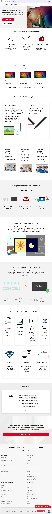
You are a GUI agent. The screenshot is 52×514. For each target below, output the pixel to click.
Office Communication (31, 474)
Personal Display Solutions (6, 489)
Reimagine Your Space (5, 490)
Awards (28, 500)
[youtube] (40, 448)
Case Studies (29, 485)
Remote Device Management (32, 476)
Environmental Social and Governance (34, 498)
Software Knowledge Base (5, 503)
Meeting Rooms (30, 471)
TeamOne (29, 462)
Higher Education (4, 471)
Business (15, 1)
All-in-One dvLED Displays (6, 462)
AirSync (28, 463)
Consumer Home (4, 484)
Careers (28, 503)
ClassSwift (29, 460)
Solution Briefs (29, 487)
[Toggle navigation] (50, 4)
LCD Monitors (3, 457)
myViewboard (29, 457)
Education (7, 1)
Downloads (3, 500)
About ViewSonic (30, 496)
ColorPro (3, 485)
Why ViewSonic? (8, 23)
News (28, 501)
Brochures (29, 489)
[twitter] (42, 448)
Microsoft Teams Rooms (31, 479)
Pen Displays (3, 465)
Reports (28, 492)
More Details (12, 87)
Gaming (2, 487)
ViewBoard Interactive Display (6, 460)
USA (40, 511)
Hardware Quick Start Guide (6, 501)
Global (28, 450)
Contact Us (8, 19)
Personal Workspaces (31, 473)
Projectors (3, 458)
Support (49, 1)
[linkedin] (34, 448)
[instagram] (36, 448)
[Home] (1, 1)
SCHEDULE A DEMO (26, 434)
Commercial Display (5, 463)
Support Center (4, 498)
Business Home (29, 469)
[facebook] (38, 448)
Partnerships (29, 504)
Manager (28, 458)
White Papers (29, 490)
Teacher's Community (5, 473)
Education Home (4, 469)
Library (28, 484)
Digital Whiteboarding (31, 478)
